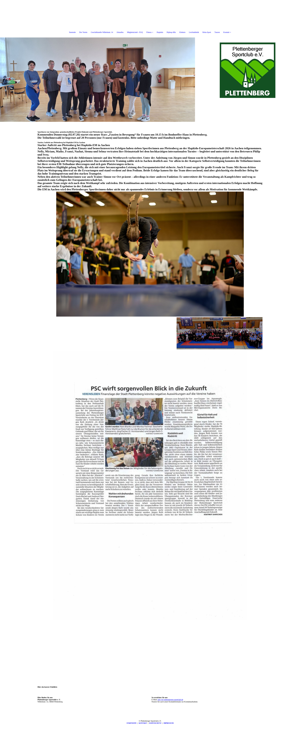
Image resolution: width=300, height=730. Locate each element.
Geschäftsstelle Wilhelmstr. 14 (102, 32)
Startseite (72, 32)
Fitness (149, 32)
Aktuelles (120, 32)
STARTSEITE (132, 723)
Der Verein (83, 32)
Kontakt (226, 32)
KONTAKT (143, 723)
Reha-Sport (206, 32)
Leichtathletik (194, 32)
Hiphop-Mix (171, 32)
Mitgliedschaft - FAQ (135, 32)
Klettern (182, 32)
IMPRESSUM (169, 723)
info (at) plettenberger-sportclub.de (170, 700)
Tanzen (217, 32)
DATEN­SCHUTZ (155, 723)
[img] (97, 79)
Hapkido (160, 32)
